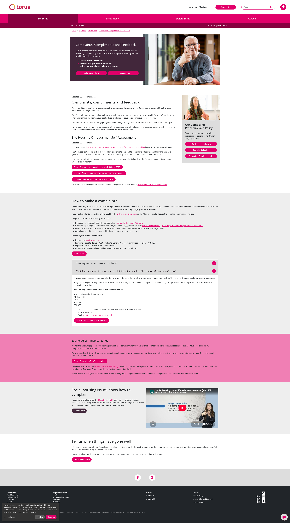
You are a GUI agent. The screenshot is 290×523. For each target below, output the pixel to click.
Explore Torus (182, 18)
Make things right (105, 400)
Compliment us (123, 73)
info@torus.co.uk (92, 240)
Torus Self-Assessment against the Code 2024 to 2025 (97, 167)
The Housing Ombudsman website (91, 320)
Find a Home (113, 18)
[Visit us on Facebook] (138, 477)
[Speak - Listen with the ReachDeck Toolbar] (283, 7)
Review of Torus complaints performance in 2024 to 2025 (98, 173)
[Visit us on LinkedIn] (152, 477)
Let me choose (9, 517)
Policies (196, 493)
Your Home (92, 31)
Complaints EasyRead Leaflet (201, 156)
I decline (39, 517)
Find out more (79, 410)
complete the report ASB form (130, 223)
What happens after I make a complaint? (95, 263)
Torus (74, 31)
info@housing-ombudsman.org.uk (97, 315)
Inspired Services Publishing (106, 366)
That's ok (51, 517)
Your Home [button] (79, 25)
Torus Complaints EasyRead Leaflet (89, 361)
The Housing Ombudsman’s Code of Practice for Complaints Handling (115, 147)
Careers (252, 18)
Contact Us (225, 7)
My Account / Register (197, 7)
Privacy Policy (198, 496)
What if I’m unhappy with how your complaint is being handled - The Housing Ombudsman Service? (124, 271)
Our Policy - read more (201, 144)
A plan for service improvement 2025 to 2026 (93, 179)
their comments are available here (152, 184)
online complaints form (127, 214)
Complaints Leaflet (201, 150)
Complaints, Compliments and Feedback (114, 31)
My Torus (43, 18)
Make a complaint (91, 73)
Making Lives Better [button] (218, 25)
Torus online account (151, 225)
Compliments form (82, 459)
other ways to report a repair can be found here (182, 225)
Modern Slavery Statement (203, 499)
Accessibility (151, 499)
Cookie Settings (198, 502)
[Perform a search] (271, 7)
